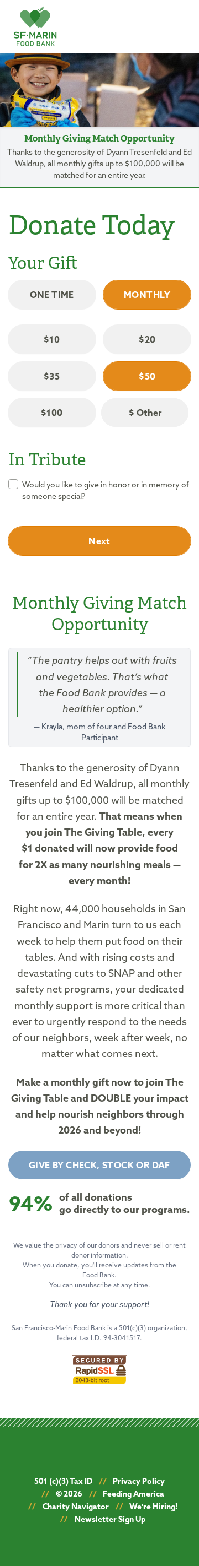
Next (99, 540)
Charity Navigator (76, 1506)
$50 (147, 376)
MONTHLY (147, 294)
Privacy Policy (139, 1481)
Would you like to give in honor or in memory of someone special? (105, 490)
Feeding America (133, 1494)
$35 (52, 376)
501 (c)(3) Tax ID (63, 1481)
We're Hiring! (153, 1506)
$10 (52, 339)
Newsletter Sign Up (110, 1519)
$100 (52, 412)
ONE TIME (52, 294)
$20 (147, 339)
